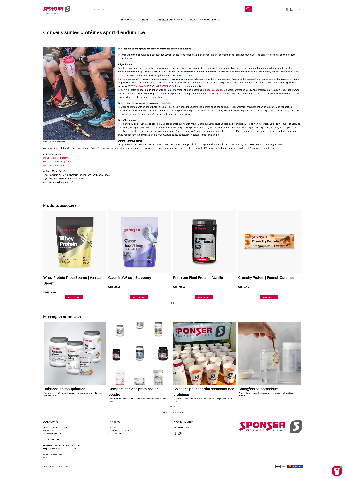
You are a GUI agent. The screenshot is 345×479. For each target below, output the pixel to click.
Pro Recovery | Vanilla (61, 277)
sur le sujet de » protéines (56, 157)
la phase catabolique (214, 89)
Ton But (143, 19)
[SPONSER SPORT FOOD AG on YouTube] (182, 434)
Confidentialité (114, 433)
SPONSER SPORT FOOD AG (60, 467)
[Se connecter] (287, 9)
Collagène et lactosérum (193, 389)
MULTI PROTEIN (235, 82)
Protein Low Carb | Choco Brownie (266, 277)
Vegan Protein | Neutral (127, 277)
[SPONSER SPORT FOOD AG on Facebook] (175, 434)
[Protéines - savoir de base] (269, 353)
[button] (298, 9)
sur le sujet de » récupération (58, 161)
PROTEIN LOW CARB (138, 86)
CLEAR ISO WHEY (127, 75)
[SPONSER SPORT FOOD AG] (56, 9)
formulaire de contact (52, 454)
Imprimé (112, 427)
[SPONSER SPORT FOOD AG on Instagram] (179, 434)
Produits (126, 19)
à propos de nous (210, 19)
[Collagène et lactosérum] (204, 353)
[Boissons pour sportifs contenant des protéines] (139, 353)
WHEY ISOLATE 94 (288, 71)
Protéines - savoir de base (259, 389)
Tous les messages (172, 412)
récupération (160, 75)
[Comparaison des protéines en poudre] (74, 353)
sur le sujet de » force (54, 165)
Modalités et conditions (118, 430)
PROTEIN (163, 86)
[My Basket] (291, 9)
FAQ (45, 457)
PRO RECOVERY (183, 75)
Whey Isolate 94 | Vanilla (193, 277)
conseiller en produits (169, 19)
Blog (193, 19)
